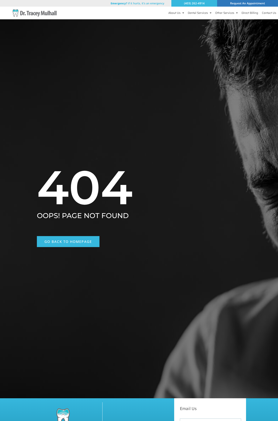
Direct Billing (250, 13)
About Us (174, 13)
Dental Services (198, 13)
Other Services (224, 13)
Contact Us (269, 13)
